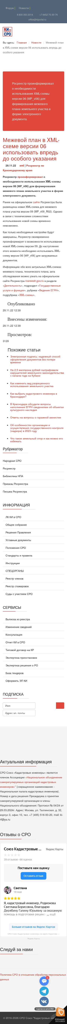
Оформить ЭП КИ (16, 680)
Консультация (13, 634)
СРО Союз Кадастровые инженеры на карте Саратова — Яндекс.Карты (34, 936)
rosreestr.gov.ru (34, 281)
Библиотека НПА (13, 476)
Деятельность (12, 285)
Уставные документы (18, 540)
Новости (23, 8)
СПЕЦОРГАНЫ (14, 571)
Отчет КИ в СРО (15, 642)
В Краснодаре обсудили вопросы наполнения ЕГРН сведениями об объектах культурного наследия (37, 407)
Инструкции (12, 563)
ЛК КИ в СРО (13, 517)
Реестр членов (14, 578)
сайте (36, 202)
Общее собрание (16, 524)
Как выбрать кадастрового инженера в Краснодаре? (33, 395)
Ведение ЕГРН (48, 290)
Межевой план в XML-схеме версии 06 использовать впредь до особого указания (31, 149)
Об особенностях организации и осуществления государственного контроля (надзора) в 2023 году (36, 428)
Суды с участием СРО (19, 594)
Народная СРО (12, 460)
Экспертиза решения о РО (21, 665)
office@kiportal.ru (37, 19)
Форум (9, 8)
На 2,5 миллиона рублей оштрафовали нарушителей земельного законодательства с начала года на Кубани (37, 373)
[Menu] (50, 31)
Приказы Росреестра (15, 484)
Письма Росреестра (15, 491)
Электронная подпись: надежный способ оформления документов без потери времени (35, 359)
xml (22, 165)
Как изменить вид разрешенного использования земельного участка (31, 384)
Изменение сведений (18, 627)
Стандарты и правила (18, 555)
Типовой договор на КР (19, 650)
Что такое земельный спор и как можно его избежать (36, 439)
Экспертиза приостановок (21, 657)
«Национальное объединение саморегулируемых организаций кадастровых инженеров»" (31, 781)
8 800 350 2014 (25, 14)
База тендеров (14, 673)
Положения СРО (15, 548)
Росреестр (9, 468)
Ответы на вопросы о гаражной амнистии (35, 417)
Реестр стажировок (17, 586)
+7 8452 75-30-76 (48, 14)
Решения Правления (18, 532)
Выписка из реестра (17, 619)
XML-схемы (26, 295)
